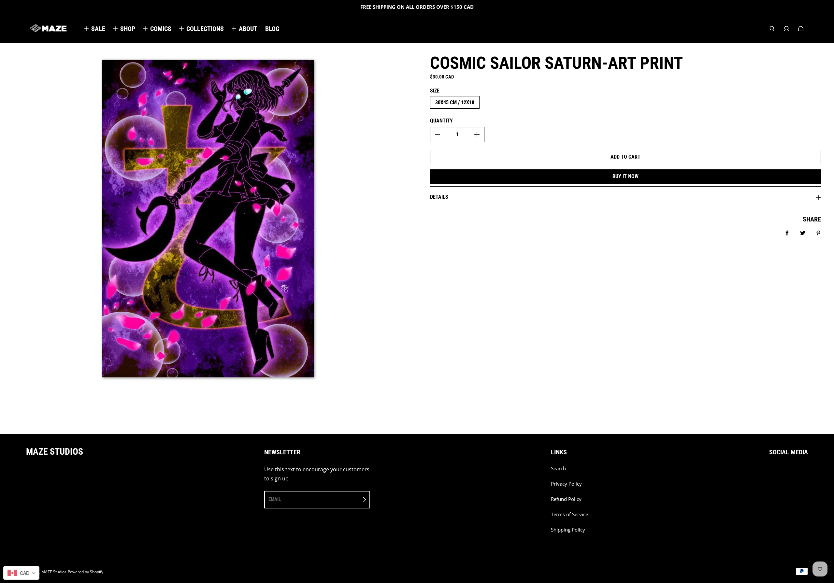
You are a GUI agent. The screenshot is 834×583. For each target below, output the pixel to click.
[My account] (786, 28)
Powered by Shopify (85, 572)
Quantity (441, 121)
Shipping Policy (568, 529)
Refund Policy (566, 499)
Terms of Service (569, 514)
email (274, 499)
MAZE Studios (53, 572)
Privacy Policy (566, 483)
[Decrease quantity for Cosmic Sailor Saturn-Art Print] (437, 134)
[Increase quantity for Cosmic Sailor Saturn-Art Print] (477, 134)
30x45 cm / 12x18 (454, 102)
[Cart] (801, 28)
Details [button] (439, 197)
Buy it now (625, 176)
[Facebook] (771, 472)
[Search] (772, 28)
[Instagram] (785, 472)
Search (558, 468)
